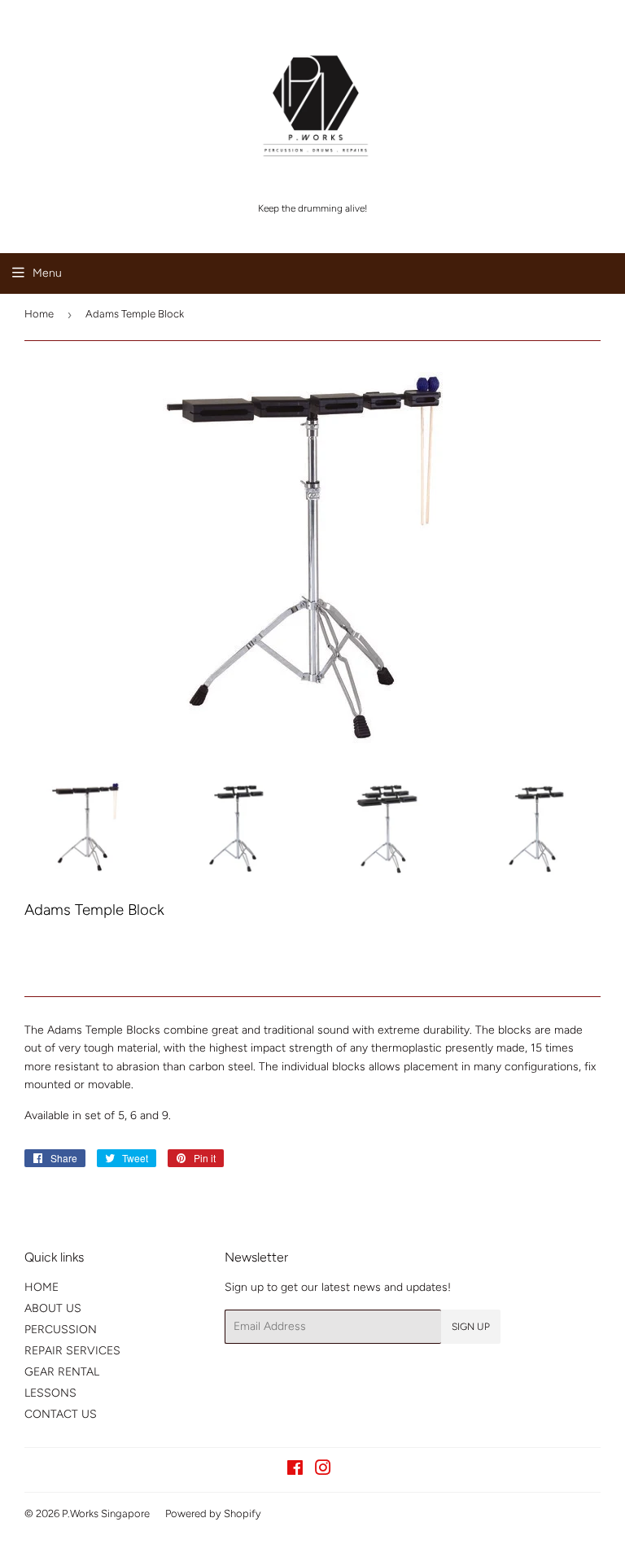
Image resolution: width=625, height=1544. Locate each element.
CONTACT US (60, 1414)
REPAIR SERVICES (72, 1351)
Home (39, 314)
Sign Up (471, 1326)
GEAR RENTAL (61, 1372)
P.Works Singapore (106, 1513)
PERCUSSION (60, 1329)
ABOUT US (52, 1308)
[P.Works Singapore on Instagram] (323, 1470)
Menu (47, 273)
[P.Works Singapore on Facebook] (295, 1470)
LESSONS (50, 1393)
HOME (41, 1287)
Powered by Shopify (213, 1513)
